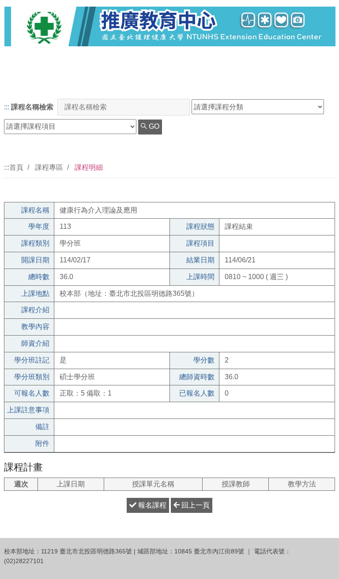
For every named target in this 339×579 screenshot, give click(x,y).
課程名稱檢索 (32, 107)
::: (6, 107)
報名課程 (151, 505)
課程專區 (49, 167)
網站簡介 (312, 83)
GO (153, 126)
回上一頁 (195, 505)
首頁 (16, 167)
